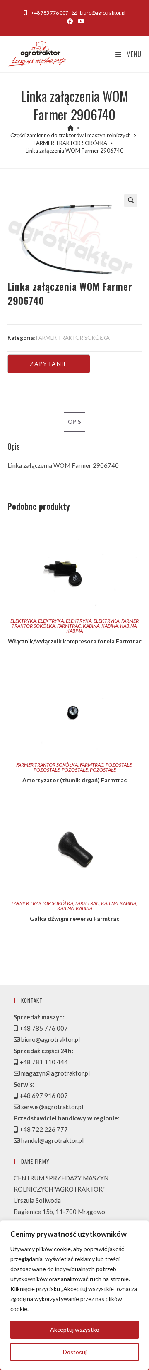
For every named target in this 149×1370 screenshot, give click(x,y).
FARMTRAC (69, 626)
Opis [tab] (74, 421)
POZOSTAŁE (119, 765)
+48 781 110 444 (43, 1062)
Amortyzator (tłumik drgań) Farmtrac (74, 780)
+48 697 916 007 (43, 1095)
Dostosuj (75, 1351)
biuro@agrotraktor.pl (102, 13)
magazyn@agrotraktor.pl (55, 1073)
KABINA (91, 626)
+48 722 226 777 (43, 1129)
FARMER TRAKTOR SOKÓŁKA (73, 337)
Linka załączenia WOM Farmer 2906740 (74, 150)
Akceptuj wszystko (74, 1329)
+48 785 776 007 (49, 13)
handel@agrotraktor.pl (52, 1140)
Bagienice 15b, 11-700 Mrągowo (59, 1211)
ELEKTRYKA (23, 621)
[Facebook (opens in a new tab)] (70, 21)
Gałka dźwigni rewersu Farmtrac (74, 918)
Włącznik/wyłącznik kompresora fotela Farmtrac (75, 641)
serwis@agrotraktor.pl (51, 1106)
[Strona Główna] (70, 127)
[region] (74, 1295)
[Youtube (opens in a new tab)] (79, 21)
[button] (130, 200)
